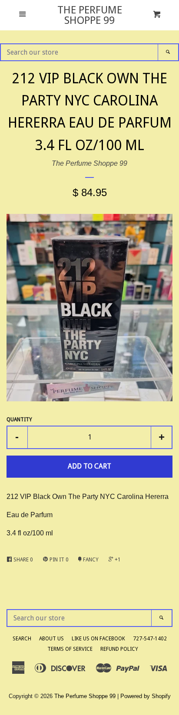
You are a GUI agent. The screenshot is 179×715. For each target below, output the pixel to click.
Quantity (19, 420)
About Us (51, 639)
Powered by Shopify (145, 696)
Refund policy (119, 649)
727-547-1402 (150, 639)
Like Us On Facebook (98, 639)
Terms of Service (70, 649)
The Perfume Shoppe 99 (89, 15)
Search (22, 639)
